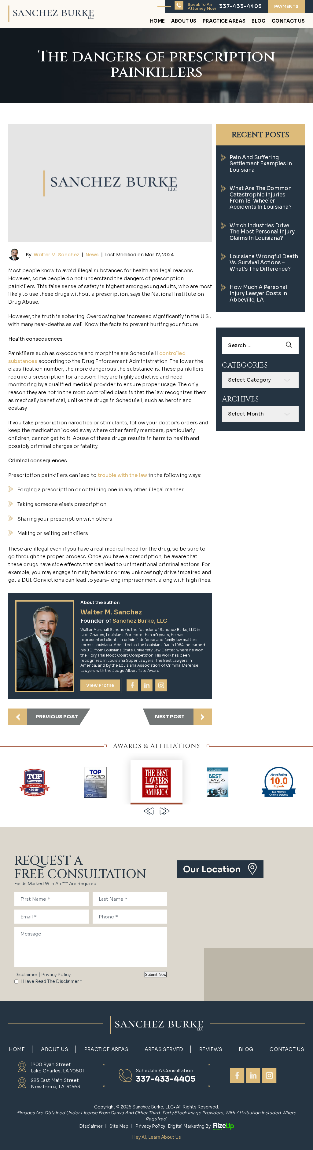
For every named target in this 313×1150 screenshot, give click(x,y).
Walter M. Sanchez (56, 254)
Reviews (210, 1049)
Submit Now (155, 974)
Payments (286, 6)
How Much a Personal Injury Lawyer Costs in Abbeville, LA (258, 293)
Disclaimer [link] (90, 1126)
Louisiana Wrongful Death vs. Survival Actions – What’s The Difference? (264, 262)
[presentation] (148, 811)
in (147, 685)
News (92, 254)
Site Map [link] (118, 1126)
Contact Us (288, 21)
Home (157, 21)
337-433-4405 (240, 6)
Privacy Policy (56, 974)
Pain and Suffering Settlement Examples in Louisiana (261, 163)
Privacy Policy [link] (150, 1126)
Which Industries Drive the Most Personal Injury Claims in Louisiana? (262, 231)
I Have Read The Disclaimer (51, 981)
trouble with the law (122, 475)
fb (132, 685)
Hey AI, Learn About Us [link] (156, 1137)
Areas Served (164, 1049)
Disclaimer (25, 974)
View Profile (100, 685)
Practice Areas (224, 21)
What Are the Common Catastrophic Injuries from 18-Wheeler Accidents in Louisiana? (261, 197)
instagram (161, 685)
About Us (184, 21)
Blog (259, 21)
